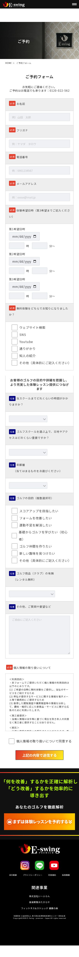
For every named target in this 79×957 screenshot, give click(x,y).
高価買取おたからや (39, 902)
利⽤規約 (52, 875)
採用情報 (66, 875)
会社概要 (13, 875)
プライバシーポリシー (32, 875)
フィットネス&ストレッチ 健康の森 (39, 908)
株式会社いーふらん (39, 896)
